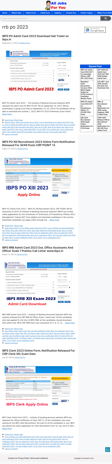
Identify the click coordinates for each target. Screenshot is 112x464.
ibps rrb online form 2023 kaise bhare (16, 235)
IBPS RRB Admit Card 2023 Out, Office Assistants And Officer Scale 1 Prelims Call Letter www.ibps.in (37, 249)
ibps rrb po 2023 (41, 127)
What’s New (16, 13)
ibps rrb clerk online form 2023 (22, 233)
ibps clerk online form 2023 (21, 230)
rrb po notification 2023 (51, 238)
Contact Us (12, 458)
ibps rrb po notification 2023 (41, 235)
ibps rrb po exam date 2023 (25, 129)
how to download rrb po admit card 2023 (54, 122)
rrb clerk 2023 (7, 238)
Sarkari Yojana (87, 13)
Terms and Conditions (39, 458)
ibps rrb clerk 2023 (60, 437)
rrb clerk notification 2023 (22, 238)
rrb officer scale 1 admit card (43, 338)
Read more (7, 114)
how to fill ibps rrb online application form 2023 (22, 437)
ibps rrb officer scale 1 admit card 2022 (38, 333)
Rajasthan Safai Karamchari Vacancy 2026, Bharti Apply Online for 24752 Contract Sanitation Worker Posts (87, 90)
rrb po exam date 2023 (57, 132)
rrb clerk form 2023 (57, 444)
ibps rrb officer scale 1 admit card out (23, 336)
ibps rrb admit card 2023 (24, 127)
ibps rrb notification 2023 (43, 233)
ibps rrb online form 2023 (63, 233)
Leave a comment (11, 134)
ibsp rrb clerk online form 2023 (64, 235)
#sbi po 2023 (10, 122)
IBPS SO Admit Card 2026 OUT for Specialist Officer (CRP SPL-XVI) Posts (87, 74)
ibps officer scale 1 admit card (16, 331)
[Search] (105, 18)
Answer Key (71, 13)
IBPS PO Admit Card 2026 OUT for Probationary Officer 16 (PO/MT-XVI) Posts (87, 108)
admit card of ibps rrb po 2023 (27, 122)
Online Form (31, 13)
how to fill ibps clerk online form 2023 (33, 228)
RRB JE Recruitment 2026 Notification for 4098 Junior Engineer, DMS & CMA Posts (103, 108)
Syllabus (58, 13)
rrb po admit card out (40, 132)
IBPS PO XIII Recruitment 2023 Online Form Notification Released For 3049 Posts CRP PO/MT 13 (38, 143)
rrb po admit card (53, 129)
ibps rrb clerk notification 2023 (39, 331)
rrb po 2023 (41, 129)
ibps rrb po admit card (56, 127)
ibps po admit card (37, 125)
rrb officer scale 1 (25, 338)
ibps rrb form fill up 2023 (52, 439)
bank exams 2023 (11, 228)
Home (4, 13)
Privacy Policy (23, 458)
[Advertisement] (95, 48)
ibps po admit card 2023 (54, 125)
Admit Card (45, 13)
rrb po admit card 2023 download (19, 132)
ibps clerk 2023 (46, 437)
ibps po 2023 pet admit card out (17, 125)
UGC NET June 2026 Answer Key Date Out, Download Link (103, 85)
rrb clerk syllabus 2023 (24, 446)
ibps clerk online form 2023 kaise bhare (46, 230)
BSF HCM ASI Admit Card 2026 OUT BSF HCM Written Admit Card (103, 74)
